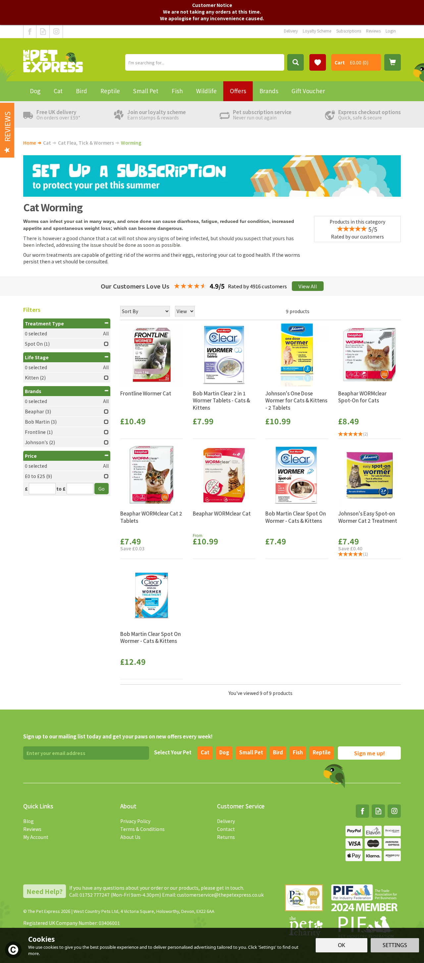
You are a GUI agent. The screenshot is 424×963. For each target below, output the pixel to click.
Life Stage (37, 357)
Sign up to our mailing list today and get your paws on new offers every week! (118, 736)
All (106, 333)
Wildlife (206, 91)
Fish (298, 752)
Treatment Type (44, 323)
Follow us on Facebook (30, 31)
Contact (226, 829)
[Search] (295, 62)
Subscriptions (348, 31)
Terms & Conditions (142, 829)
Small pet (251, 752)
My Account (35, 837)
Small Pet (145, 91)
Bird (278, 752)
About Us (130, 837)
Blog (28, 821)
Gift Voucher (308, 91)
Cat (205, 752)
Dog (224, 752)
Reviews (32, 829)
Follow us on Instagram (56, 31)
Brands (33, 391)
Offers (238, 91)
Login (391, 31)
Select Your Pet (172, 752)
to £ (61, 488)
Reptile (322, 752)
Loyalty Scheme (317, 31)
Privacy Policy (135, 821)
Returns (226, 837)
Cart (340, 62)
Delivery (226, 821)
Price (31, 455)
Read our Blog (42, 31)
